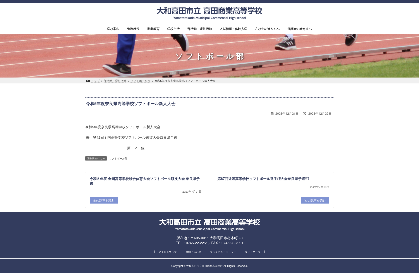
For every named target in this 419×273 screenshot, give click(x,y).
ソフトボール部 (118, 158)
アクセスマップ (167, 252)
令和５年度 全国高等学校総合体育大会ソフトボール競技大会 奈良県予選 (145, 181)
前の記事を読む (104, 200)
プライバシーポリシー (223, 252)
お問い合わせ (193, 252)
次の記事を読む (315, 200)
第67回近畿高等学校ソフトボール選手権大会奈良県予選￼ (263, 178)
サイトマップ (253, 252)
